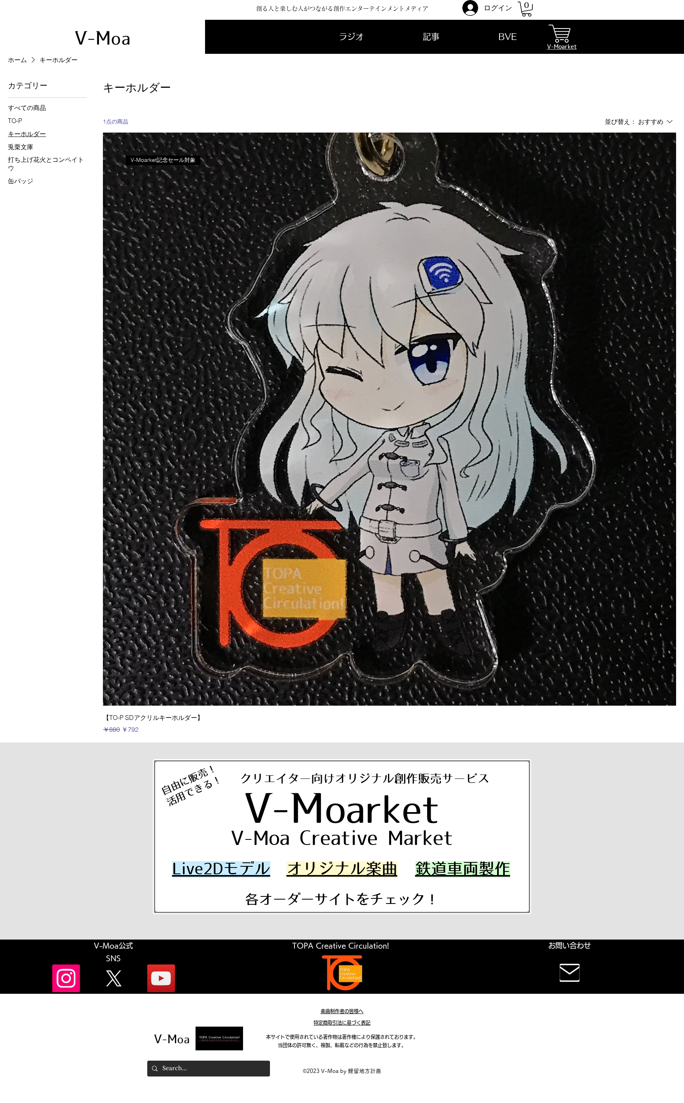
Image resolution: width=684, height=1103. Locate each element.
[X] (113, 978)
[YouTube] (161, 978)
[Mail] (570, 973)
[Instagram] (66, 978)
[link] (527, 9)
